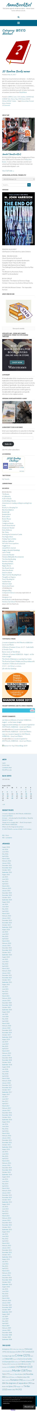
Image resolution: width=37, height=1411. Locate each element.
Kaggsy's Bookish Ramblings (11, 550)
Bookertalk (5, 512)
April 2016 (5, 1131)
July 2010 (5, 1289)
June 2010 (5, 1291)
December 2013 (7, 1195)
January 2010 (6, 1303)
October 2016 (6, 1117)
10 (3, 794)
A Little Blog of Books (9, 501)
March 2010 (5, 1298)
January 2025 (6, 890)
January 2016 (6, 1138)
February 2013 (6, 1218)
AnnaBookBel (18, 4)
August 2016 (6, 1122)
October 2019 (6, 1035)
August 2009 (6, 1314)
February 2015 (6, 1163)
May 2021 (5, 991)
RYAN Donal (21, 99)
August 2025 (6, 874)
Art (21, 1352)
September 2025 (7, 872)
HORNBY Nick (6, 99)
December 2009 (7, 1305)
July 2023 (5, 932)
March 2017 (5, 1106)
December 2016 (7, 1113)
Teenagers (19, 1386)
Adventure (14, 1352)
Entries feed (5, 765)
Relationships (23, 1377)
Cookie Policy (6, 1403)
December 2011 (7, 1250)
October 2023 (6, 925)
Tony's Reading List (8, 579)
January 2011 (6, 1275)
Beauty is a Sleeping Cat (10, 507)
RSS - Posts (5, 835)
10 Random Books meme (16, 71)
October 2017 (6, 1090)
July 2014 (5, 1179)
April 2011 (5, 1268)
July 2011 (5, 1261)
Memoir (25, 1366)
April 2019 (5, 1048)
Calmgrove (5, 521)
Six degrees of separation (19, 1383)
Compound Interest (8, 593)
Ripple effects (6, 566)
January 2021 (6, 1000)
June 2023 (5, 934)
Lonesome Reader (8, 555)
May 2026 (5, 854)
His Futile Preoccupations (10, 543)
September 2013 (7, 1202)
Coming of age (8, 1356)
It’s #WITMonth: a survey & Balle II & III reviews (16, 829)
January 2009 (6, 1330)
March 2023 (5, 941)
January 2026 (6, 863)
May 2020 (5, 1019)
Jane (3, 734)
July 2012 (5, 1234)
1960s (28, 1349)
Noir (12, 1374)
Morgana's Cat (7, 597)
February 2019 (6, 1053)
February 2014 (6, 1190)
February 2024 (6, 916)
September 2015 (7, 1147)
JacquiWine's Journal (9, 548)
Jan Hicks (5, 720)
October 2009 (6, 1309)
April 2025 (5, 884)
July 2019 (5, 1042)
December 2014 (7, 1167)
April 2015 (5, 1158)
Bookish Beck (6, 514)
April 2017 (5, 1103)
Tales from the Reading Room (11, 575)
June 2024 (5, 906)
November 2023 (7, 922)
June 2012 (5, 1236)
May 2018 (5, 1074)
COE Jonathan (21, 97)
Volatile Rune (6, 581)
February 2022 (6, 971)
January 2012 (6, 1248)
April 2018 (5, 1076)
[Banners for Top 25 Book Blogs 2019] (14, 746)
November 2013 (7, 1197)
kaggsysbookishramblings (10, 725)
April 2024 (5, 911)
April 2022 (5, 966)
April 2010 (5, 1296)
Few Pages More (7, 537)
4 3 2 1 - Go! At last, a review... (12, 666)
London (14, 1367)
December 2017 (7, 1085)
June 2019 (5, 1044)
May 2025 (5, 881)
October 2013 (6, 1200)
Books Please (6, 519)
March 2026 (5, 858)
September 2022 (7, 955)
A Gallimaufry (6, 496)
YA (18, 1389)
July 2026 (5, 849)
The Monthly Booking (9, 559)
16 (31, 794)
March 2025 (5, 886)
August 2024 (6, 902)
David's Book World (8, 525)
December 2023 (7, 920)
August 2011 (6, 1259)
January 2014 (6, 1193)
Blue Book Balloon (8, 510)
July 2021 (5, 987)
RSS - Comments (7, 837)
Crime (22, 1355)
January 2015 (6, 1165)
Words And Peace (8, 586)
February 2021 (6, 998)
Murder (20, 1370)
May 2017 (5, 1101)
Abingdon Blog (6, 590)
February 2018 (6, 1080)
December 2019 (7, 1030)
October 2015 (6, 1145)
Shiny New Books (7, 570)
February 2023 (6, 943)
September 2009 (7, 1312)
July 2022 (5, 959)
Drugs (15, 1359)
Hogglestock (6, 546)
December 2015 (7, 1140)
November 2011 (7, 1252)
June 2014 (5, 1181)
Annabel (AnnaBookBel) (11, 154)
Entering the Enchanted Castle (12, 534)
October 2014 (6, 1172)
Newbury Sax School (8, 602)
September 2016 (7, 1119)
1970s (5, 1352)
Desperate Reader (8, 528)
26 (12, 798)
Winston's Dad (7, 584)
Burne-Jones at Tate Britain (11, 652)
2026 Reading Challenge (14, 459)
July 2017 (5, 1096)
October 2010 (6, 1282)
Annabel (11, 464)
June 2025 (5, 879)
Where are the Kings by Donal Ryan (12, 827)
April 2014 (5, 1186)
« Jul (3, 804)
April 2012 (5, 1241)
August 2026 (6, 847)
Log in (4, 763)
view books (21, 471)
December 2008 (7, 1332)
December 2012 (7, 1222)
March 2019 (5, 1051)
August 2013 (6, 1204)
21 (21, 796)
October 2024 (6, 897)
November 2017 (7, 1087)
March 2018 (5, 1078)
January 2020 (6, 1028)
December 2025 (7, 865)
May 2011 (5, 1266)
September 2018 (7, 1064)
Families (17, 1361)
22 (26, 796)
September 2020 (7, 1009)
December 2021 (7, 975)
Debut (8, 1359)
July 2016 (5, 1124)
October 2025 (6, 870)
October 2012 (6, 1227)
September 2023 (7, 927)
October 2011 (6, 1254)
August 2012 (6, 1232)
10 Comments (6, 105)
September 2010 (7, 1284)
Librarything (25, 101)
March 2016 (5, 1133)
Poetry (14, 1377)
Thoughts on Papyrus (9, 577)
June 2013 (5, 1209)
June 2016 (5, 1126)
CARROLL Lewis (12, 97)
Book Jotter (6, 516)
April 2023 (5, 939)
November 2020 (7, 1005)
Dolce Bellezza (7, 530)
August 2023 (6, 929)
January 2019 (6, 1055)
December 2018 (7, 1058)
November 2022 (7, 950)
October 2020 (6, 1007)
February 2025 (6, 888)
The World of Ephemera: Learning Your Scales (17, 659)
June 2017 (5, 1099)
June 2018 (5, 1071)
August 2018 (6, 1067)
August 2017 (6, 1094)
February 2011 (6, 1273)
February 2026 (6, 861)
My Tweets (5, 479)
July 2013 (5, 1206)
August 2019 (6, 1039)
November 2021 (7, 977)
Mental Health (7, 1371)
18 (7, 796)
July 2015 (5, 1151)
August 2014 (6, 1177)
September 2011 (7, 1257)
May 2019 (5, 1046)
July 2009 (5, 1316)
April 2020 (5, 1021)
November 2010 (7, 1280)
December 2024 (7, 893)
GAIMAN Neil (30, 97)
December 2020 (7, 1003)
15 (26, 794)
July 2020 (5, 1014)
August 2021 (6, 984)
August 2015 (6, 1149)
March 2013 (5, 1216)
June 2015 (5, 1154)
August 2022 (6, 957)
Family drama (28, 1361)
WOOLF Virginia (11, 101)
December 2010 (7, 1277)
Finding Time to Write (9, 539)
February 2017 (6, 1108)
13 (17, 794)
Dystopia (9, 1362)
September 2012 (7, 1229)
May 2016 (5, 1129)
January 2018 (6, 1083)
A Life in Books (7, 498)
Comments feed (7, 767)
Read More (23, 92)
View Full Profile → (8, 171)
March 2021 (5, 996)
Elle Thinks (5, 532)
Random (8, 103)
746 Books (5, 494)
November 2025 (7, 868)
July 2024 (5, 904)
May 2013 (5, 1211)
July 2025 (5, 877)
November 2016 (7, 1115)
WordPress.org (6, 770)
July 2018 (5, 1069)
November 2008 (7, 1335)
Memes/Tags (14, 99)
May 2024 (5, 909)
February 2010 (6, 1300)
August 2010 (6, 1287)
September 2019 (7, 1037)
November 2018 (7, 1060)
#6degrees (7, 1349)
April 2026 (5, 856)
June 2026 (5, 851)
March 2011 (5, 1271)
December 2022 (7, 948)
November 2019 (7, 1032)
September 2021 (7, 982)
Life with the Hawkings (9, 668)
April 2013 (5, 1213)
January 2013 (6, 1220)
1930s (15, 1349)
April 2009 (5, 1323)
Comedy (29, 1352)
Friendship (13, 1364)
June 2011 (5, 1264)
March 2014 (5, 1188)
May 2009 (5, 1321)
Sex (30, 1380)
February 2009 (6, 1328)
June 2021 (5, 989)
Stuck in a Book (7, 572)
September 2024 (7, 900)
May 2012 (5, 1238)
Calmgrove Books (8, 523)
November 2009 (7, 1307)
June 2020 (5, 1016)
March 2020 (5, 1023)
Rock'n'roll (6, 1380)
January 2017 (6, 1110)
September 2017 (7, 1092)
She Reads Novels (8, 568)
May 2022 (5, 964)
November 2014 (7, 1170)
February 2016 (6, 1135)
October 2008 (6, 1337)
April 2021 (5, 993)
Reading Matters (7, 563)
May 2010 (5, 1293)
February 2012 (6, 1245)
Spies (12, 1386)
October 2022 (6, 952)
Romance (16, 1380)
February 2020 (6, 1026)
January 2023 (6, 945)
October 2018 (6, 1062)
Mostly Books (6, 599)
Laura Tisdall (6, 552)
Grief (20, 1364)
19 (12, 796)
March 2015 (5, 1161)
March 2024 (5, 913)
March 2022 (5, 968)
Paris (9, 1377)
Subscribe (8, 444)
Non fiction (20, 1374)
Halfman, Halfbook (8, 541)
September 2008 (7, 1339)
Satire (25, 1380)
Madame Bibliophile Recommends (13, 557)
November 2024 (7, 895)
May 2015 (5, 1156)
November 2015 (7, 1142)
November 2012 (7, 1225)
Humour (5, 1367)
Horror (27, 1364)
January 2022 (6, 973)
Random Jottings (7, 561)
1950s (21, 1349)
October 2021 (6, 980)
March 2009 (5, 1325)
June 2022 (5, 961)
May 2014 (5, 1184)
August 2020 (6, 1012)
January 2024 (6, 918)
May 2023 (5, 936)
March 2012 (5, 1243)
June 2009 (5, 1319)
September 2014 (7, 1174)
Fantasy (6, 1364)
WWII (11, 1389)
